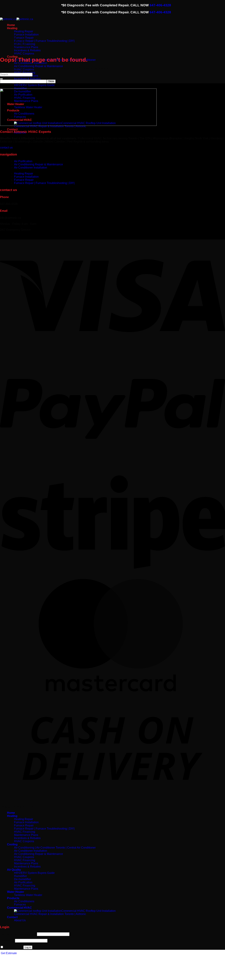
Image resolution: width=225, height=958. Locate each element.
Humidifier (20, 88)
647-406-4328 (160, 5)
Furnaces (20, 904)
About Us (20, 920)
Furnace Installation (26, 176)
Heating (12, 28)
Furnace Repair (24, 179)
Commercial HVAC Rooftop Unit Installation (88, 910)
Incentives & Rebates (27, 78)
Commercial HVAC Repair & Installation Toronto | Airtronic (50, 913)
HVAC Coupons (24, 53)
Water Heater (15, 891)
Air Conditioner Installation (30, 63)
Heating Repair (23, 31)
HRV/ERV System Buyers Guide (34, 85)
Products (13, 898)
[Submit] (1, 78)
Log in (28, 947)
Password (7, 940)
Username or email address (18, 934)
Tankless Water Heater (28, 895)
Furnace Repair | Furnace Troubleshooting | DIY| (44, 40)
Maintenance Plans (26, 834)
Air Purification (23, 161)
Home (11, 25)
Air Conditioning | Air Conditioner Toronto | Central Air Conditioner (55, 847)
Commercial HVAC (19, 907)
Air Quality (14, 869)
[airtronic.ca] (16, 19)
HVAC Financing (24, 72)
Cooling (12, 844)
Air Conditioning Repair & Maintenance (38, 66)
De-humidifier (22, 879)
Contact (12, 129)
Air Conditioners (24, 901)
